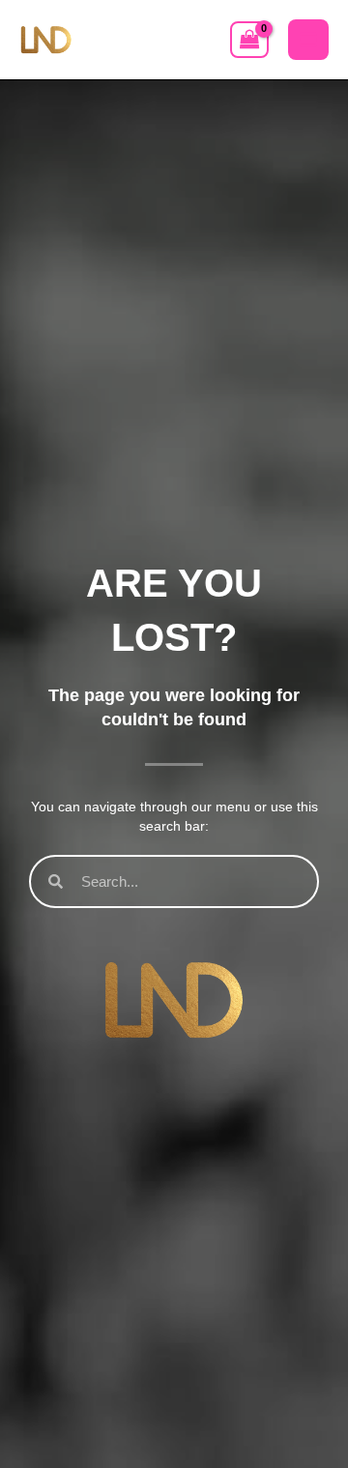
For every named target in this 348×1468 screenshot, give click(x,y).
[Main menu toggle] (308, 39)
